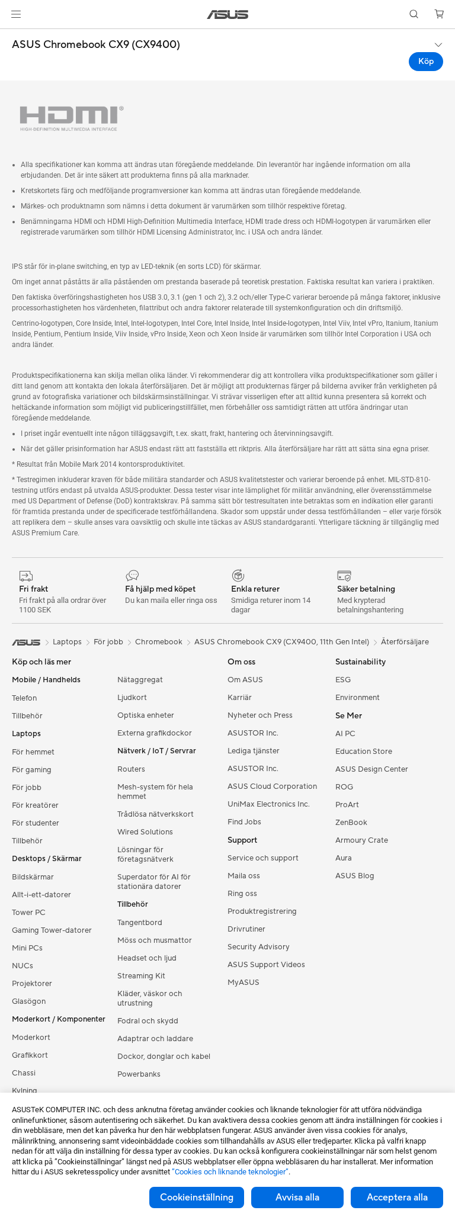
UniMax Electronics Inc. (269, 804)
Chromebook (158, 642)
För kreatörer (35, 805)
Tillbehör (27, 716)
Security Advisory (259, 947)
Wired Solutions (145, 832)
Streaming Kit (141, 976)
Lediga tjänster (254, 751)
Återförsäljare (405, 642)
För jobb (26, 787)
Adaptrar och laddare (155, 1039)
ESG (343, 680)
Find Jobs (244, 822)
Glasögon (29, 1001)
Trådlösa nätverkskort (155, 814)
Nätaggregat (140, 680)
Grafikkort (30, 1055)
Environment (357, 697)
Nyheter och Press (260, 715)
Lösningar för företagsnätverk (145, 854)
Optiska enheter (145, 715)
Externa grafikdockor (154, 733)
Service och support (263, 858)
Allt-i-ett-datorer (41, 895)
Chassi (24, 1073)
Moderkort (31, 1037)
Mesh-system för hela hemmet (155, 791)
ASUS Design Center (371, 769)
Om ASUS (245, 680)
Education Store (363, 751)
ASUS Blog (354, 876)
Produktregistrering (262, 911)
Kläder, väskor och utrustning (149, 998)
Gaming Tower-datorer (52, 930)
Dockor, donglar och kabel (163, 1056)
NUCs (22, 966)
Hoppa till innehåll (14, 36)
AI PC (345, 734)
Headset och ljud (147, 958)
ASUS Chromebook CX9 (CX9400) (96, 45)
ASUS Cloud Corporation (272, 786)
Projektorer (32, 983)
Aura (343, 858)
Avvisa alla (297, 1197)
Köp (426, 61)
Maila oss (244, 876)
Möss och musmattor (154, 940)
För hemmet (33, 752)
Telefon (24, 698)
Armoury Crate (361, 840)
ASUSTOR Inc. (253, 733)
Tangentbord (139, 922)
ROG (344, 787)
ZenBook (351, 822)
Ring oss (242, 893)
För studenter (35, 823)
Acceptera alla (397, 1197)
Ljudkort (132, 697)
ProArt (347, 805)
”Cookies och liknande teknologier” (230, 1171)
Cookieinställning (196, 1197)
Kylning (24, 1091)
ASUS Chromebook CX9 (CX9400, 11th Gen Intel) (281, 642)
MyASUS (243, 982)
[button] (16, 14)
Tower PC (29, 912)
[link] (228, 14)
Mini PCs (27, 948)
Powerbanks (139, 1074)
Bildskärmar (33, 877)
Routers (131, 769)
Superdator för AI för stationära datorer (154, 881)
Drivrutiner (246, 929)
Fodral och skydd (147, 1021)
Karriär (240, 697)
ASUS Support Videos (266, 964)
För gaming (32, 770)
